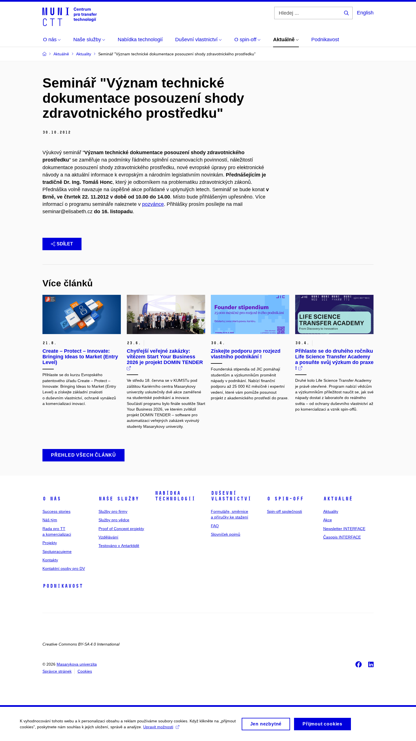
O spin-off (285, 499)
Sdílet (65, 243)
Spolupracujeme (57, 551)
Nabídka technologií (175, 496)
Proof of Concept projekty (121, 528)
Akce (327, 520)
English (365, 13)
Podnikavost (62, 586)
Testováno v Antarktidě (118, 545)
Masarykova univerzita (77, 664)
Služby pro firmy (112, 511)
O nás (51, 499)
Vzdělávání (108, 537)
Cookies (85, 671)
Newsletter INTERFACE (344, 528)
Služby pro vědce (113, 520)
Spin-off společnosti (284, 511)
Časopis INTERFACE (342, 537)
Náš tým (49, 520)
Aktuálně (338, 499)
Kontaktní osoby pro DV (63, 568)
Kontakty (50, 560)
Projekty (49, 543)
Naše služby (118, 499)
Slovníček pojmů (225, 534)
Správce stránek (57, 671)
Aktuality (330, 511)
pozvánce (153, 204)
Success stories (56, 511)
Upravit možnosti (158, 727)
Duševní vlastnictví (231, 496)
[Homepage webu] (69, 16)
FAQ (215, 526)
